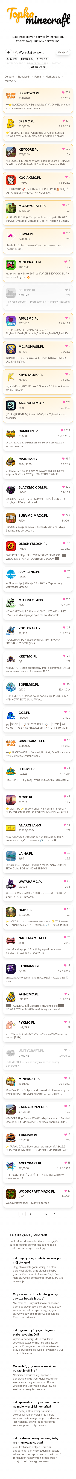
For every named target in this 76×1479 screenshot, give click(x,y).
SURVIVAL (12, 59)
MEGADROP (33, 63)
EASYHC (56, 63)
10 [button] (46, 1213)
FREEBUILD (27, 59)
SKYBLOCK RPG (15, 63)
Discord (9, 76)
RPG (46, 63)
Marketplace (53, 76)
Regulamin (24, 76)
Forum (38, 76)
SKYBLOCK (42, 59)
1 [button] (22, 1213)
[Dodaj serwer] (8, 52)
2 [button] (30, 1213)
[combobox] (63, 52)
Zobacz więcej (38, 66)
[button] (53, 1214)
